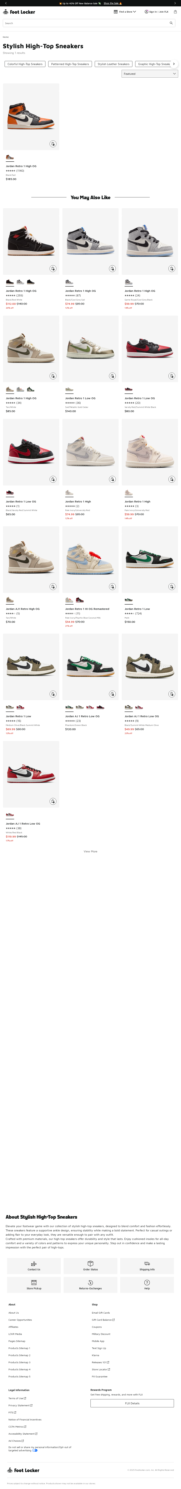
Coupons (97, 1326)
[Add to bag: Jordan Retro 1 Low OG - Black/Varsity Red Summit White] (53, 479)
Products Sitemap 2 (19, 1355)
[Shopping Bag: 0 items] (175, 11)
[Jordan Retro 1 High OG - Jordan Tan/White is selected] (10, 389)
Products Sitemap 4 (19, 1369)
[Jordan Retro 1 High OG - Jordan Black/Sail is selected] (10, 157)
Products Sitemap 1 (19, 1348)
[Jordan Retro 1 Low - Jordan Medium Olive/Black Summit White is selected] (10, 707)
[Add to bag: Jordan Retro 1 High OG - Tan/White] (53, 376)
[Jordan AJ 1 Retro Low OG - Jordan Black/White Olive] (80, 707)
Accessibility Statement (21, 1433)
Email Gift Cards (101, 1312)
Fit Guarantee (99, 1376)
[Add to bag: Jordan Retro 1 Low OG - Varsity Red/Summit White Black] (171, 376)
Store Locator (99, 1369)
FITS (10, 1412)
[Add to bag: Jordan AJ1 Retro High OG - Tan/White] (53, 586)
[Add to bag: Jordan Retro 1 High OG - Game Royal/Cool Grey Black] (171, 268)
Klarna (95, 1355)
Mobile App (98, 1340)
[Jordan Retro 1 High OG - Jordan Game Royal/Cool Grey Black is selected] (129, 282)
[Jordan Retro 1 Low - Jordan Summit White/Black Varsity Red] (20, 707)
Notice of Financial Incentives (24, 1419)
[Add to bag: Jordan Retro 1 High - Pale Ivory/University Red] (112, 479)
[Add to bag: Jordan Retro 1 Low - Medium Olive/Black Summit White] (53, 694)
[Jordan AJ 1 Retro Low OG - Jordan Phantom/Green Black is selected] (69, 707)
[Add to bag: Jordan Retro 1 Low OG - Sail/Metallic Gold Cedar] (112, 376)
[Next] (175, 3)
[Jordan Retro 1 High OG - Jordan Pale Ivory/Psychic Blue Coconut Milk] (20, 389)
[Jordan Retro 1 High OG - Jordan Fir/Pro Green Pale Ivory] (31, 389)
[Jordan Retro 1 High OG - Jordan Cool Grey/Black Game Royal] (20, 282)
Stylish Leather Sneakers (113, 64)
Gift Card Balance (102, 1319)
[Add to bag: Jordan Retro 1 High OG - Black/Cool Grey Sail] (112, 268)
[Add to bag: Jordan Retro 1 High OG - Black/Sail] (53, 144)
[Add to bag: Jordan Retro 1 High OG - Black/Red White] (53, 268)
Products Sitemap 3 (19, 1362)
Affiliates (13, 1326)
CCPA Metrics (15, 1426)
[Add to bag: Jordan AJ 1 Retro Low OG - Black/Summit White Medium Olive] (171, 694)
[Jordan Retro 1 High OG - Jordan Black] (31, 282)
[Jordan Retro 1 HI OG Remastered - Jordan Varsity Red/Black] (80, 600)
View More (90, 851)
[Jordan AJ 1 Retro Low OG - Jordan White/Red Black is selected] (10, 814)
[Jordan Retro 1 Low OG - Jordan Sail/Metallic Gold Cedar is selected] (69, 389)
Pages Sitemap (16, 1340)
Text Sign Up (99, 1348)
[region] (90, 3)
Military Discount (101, 1333)
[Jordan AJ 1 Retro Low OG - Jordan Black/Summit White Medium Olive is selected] (129, 707)
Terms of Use (15, 1398)
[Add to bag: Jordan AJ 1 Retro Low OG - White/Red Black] (53, 801)
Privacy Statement (19, 1405)
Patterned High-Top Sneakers (70, 64)
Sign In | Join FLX (158, 11)
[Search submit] (171, 23)
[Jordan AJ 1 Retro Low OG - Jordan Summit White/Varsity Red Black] (139, 707)
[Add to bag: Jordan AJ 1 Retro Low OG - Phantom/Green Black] (112, 694)
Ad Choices (14, 1440)
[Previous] (6, 3)
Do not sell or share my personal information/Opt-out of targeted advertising (39, 1449)
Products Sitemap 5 (19, 1376)
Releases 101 (99, 1362)
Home (6, 37)
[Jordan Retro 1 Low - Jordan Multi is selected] (129, 600)
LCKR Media (15, 1333)
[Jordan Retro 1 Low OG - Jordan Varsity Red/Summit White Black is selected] (129, 389)
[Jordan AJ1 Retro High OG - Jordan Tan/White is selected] (10, 600)
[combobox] (89, 23)
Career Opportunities (20, 1319)
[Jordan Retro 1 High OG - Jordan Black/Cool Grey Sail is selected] (69, 282)
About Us (13, 1312)
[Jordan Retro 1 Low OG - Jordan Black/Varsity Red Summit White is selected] (10, 492)
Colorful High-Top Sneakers (25, 64)
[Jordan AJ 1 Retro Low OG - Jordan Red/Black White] (100, 707)
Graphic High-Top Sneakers (155, 64)
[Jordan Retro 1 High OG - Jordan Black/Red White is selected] (10, 282)
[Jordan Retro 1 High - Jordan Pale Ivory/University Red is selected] (69, 492)
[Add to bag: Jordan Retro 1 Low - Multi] (171, 586)
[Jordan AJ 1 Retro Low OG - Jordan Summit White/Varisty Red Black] (90, 707)
